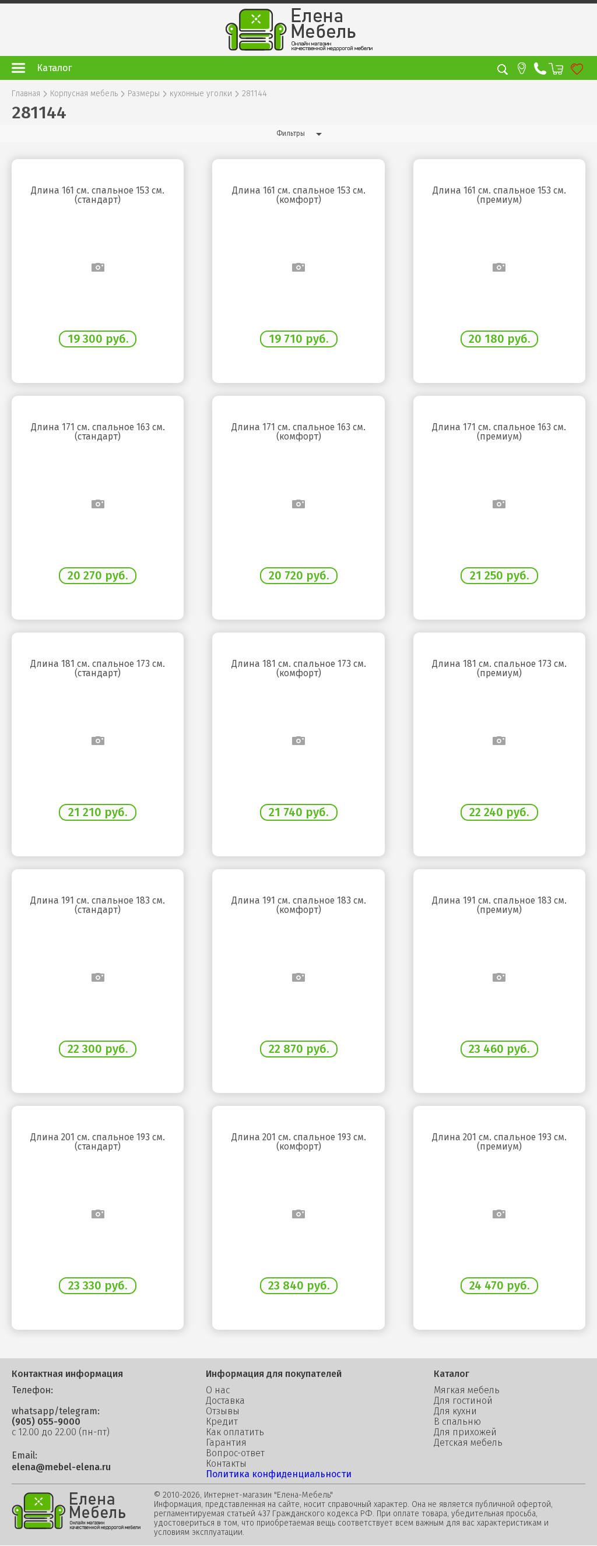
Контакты (226, 1463)
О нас (218, 1390)
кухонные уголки (201, 94)
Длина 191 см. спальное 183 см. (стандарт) (97, 905)
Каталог (54, 68)
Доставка (225, 1401)
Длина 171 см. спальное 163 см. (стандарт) (98, 432)
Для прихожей (465, 1432)
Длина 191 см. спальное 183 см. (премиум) (499, 905)
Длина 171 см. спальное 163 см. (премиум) (499, 432)
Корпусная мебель (84, 94)
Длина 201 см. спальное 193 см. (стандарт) (97, 1142)
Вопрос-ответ (235, 1453)
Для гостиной (463, 1401)
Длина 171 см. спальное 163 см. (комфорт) (298, 432)
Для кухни (455, 1411)
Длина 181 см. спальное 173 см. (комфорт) (298, 668)
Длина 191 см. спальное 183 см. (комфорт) (298, 905)
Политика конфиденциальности (279, 1474)
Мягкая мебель (467, 1390)
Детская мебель (468, 1442)
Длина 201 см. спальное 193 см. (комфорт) (298, 1142)
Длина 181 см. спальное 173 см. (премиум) (499, 668)
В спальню (457, 1421)
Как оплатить (235, 1432)
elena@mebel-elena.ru (61, 1467)
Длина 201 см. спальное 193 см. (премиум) (499, 1142)
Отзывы (223, 1411)
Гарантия (226, 1442)
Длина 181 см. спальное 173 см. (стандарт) (97, 668)
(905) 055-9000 (46, 1421)
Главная (26, 94)
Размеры (144, 94)
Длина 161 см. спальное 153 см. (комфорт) (299, 195)
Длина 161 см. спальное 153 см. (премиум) (499, 195)
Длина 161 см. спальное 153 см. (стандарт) (97, 195)
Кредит (222, 1421)
